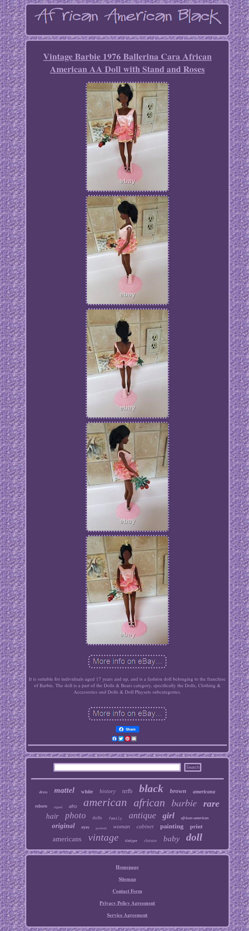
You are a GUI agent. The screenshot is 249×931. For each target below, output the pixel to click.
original (63, 826)
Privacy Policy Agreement (127, 902)
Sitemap (127, 878)
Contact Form (127, 890)
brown (178, 791)
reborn (41, 806)
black (151, 788)
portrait (101, 828)
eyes (85, 827)
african (149, 803)
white (87, 791)
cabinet (145, 826)
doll (194, 837)
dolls (97, 817)
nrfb (127, 791)
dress (43, 792)
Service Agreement (127, 914)
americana (204, 791)
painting (172, 826)
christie (150, 840)
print (196, 826)
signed (58, 807)
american (105, 802)
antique (142, 815)
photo (75, 815)
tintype (131, 840)
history (108, 791)
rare (211, 803)
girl (168, 815)
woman (121, 826)
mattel (64, 790)
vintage (103, 837)
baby (171, 838)
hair (52, 816)
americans (67, 839)
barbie (184, 802)
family (115, 818)
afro (73, 806)
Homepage (127, 866)
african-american (195, 818)
